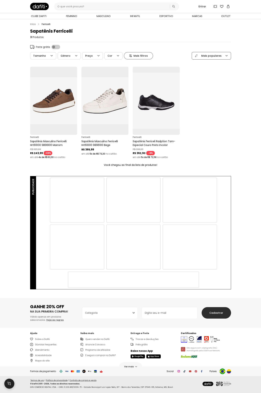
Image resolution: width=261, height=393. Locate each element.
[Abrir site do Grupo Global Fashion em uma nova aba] (223, 384)
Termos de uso (37, 380)
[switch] (55, 47)
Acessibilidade (43, 355)
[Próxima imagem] (73, 101)
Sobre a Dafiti (42, 339)
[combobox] (110, 313)
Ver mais (129, 366)
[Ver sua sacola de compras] (228, 6)
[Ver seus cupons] (215, 6)
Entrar (202, 6)
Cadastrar (216, 313)
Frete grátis (142, 344)
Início (33, 24)
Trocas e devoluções (147, 339)
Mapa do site (42, 360)
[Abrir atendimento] (9, 384)
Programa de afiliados (97, 349)
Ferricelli (46, 24)
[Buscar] (173, 6)
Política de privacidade (57, 380)
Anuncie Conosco (95, 344)
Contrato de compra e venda (83, 380)
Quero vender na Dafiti (97, 339)
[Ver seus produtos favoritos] (222, 6)
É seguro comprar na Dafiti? (100, 355)
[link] (39, 6)
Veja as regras (55, 319)
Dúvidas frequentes (46, 344)
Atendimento (42, 349)
